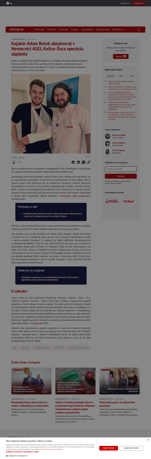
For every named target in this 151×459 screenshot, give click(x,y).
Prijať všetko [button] (108, 448)
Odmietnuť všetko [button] (131, 448)
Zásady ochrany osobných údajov (51, 449)
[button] (51, 451)
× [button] (148, 440)
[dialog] (75, 448)
